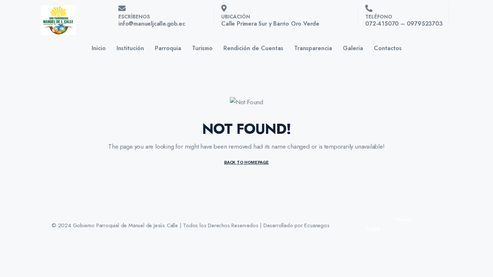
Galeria (353, 48)
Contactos (388, 48)
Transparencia (313, 48)
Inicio (99, 48)
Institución (130, 48)
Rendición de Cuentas (253, 48)
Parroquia (168, 48)
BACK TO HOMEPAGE (246, 162)
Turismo (202, 48)
